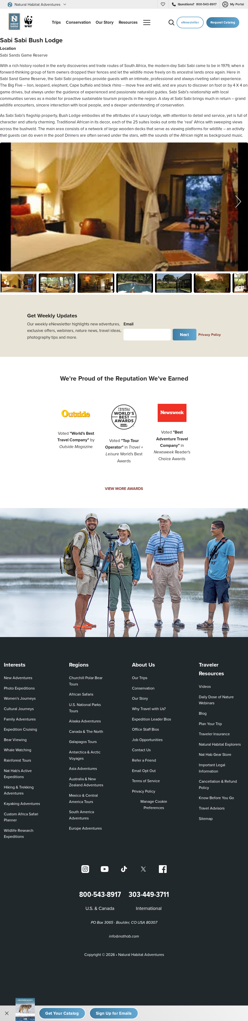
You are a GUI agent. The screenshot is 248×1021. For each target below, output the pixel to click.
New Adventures (18, 677)
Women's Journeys (20, 698)
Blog (203, 713)
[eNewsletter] (114, 1013)
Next (184, 335)
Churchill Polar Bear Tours (85, 681)
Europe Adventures (85, 828)
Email (128, 324)
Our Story (140, 698)
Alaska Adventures (85, 721)
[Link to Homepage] (19, 22)
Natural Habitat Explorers (220, 744)
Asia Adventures (83, 768)
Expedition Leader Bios (151, 719)
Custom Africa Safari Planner (25, 817)
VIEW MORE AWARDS (124, 488)
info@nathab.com (124, 936)
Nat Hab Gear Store (215, 754)
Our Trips (139, 677)
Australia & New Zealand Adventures (86, 782)
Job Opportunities (147, 739)
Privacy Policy (209, 334)
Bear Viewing (15, 739)
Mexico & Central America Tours (83, 798)
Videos (205, 686)
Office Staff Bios (145, 729)
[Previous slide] (9, 201)
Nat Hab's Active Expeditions (18, 774)
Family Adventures (20, 719)
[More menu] (146, 22)
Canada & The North (86, 731)
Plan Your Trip (210, 723)
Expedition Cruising (20, 729)
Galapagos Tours (83, 741)
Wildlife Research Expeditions (18, 833)
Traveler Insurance (214, 733)
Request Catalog (222, 22)
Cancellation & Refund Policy (219, 784)
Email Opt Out (144, 770)
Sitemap (206, 818)
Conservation (143, 688)
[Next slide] (238, 201)
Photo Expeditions (19, 688)
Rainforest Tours (17, 760)
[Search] (171, 22)
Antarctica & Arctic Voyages (85, 755)
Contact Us (141, 749)
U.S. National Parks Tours (85, 707)
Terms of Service (146, 780)
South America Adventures (81, 815)
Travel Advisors (212, 808)
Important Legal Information (212, 768)
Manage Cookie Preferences (153, 804)
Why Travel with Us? (149, 708)
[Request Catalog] (62, 1013)
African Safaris (81, 694)
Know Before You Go (216, 797)
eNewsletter (190, 22)
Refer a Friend (144, 760)
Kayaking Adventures (22, 803)
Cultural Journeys (19, 708)
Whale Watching (17, 749)
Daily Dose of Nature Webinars (216, 700)
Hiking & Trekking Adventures (19, 790)
